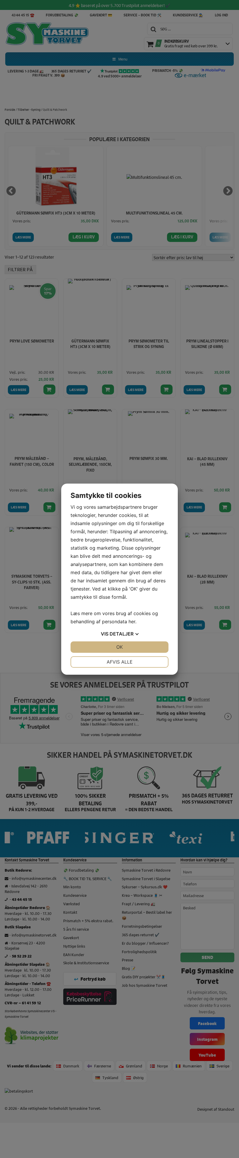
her (132, 621)
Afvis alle (120, 662)
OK (119, 647)
